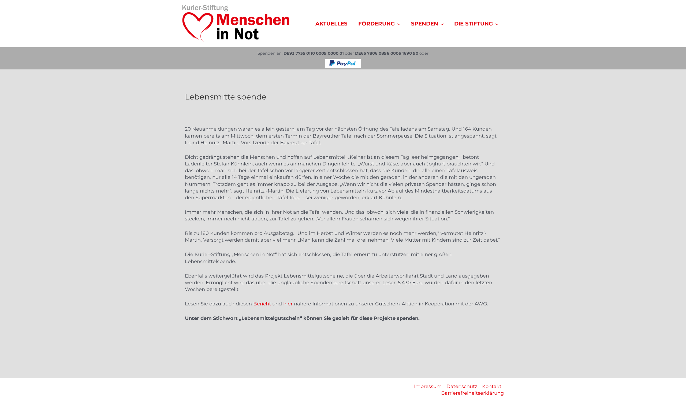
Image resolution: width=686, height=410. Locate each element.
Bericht (262, 304)
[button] (397, 23)
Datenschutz (461, 386)
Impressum (428, 386)
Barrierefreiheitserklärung (472, 393)
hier (288, 304)
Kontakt (491, 386)
